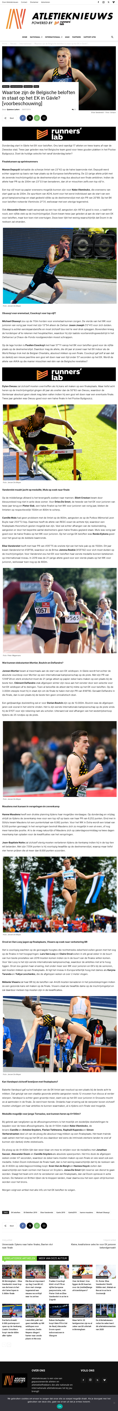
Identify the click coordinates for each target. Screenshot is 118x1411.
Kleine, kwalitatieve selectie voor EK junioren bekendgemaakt (93, 1246)
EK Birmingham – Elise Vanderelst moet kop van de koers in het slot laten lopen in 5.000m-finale (12, 1287)
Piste (36, 86)
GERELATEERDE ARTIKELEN (19, 1258)
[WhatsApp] (37, 118)
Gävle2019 (72, 1212)
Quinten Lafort (13, 109)
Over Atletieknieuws (10, 2)
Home (24, 37)
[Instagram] (103, 2)
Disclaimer (34, 2)
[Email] (44, 118)
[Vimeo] (113, 2)
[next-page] (9, 1345)
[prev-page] (4, 1345)
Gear (67, 37)
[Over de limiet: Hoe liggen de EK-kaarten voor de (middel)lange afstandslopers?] (82, 1272)
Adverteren (45, 2)
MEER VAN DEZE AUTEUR (53, 1258)
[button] (112, 37)
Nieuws (6, 86)
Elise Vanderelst (46, 1212)
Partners (76, 37)
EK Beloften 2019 (30, 1212)
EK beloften (15, 1212)
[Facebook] (98, 2)
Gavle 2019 (60, 1212)
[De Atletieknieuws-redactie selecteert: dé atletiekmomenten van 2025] (106, 1311)
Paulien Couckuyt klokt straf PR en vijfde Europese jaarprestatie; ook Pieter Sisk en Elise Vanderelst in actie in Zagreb (58, 1290)
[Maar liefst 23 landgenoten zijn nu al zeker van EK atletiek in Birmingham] (82, 1311)
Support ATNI (90, 37)
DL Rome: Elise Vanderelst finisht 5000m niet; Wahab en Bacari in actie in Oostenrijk (106, 1287)
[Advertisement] (59, 1200)
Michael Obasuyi (103, 1212)
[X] (108, 2)
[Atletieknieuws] (59, 18)
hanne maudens (86, 1212)
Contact (24, 2)
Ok (59, 1406)
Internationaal (16, 86)
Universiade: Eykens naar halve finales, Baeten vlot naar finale (27, 1246)
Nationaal (28, 86)
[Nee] (114, 1402)
